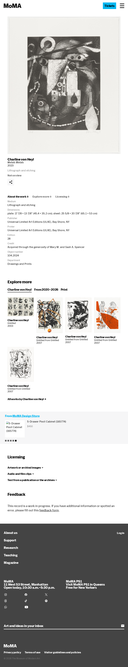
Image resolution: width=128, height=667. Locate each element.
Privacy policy (12, 652)
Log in (120, 533)
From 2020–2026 (46, 289)
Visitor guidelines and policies (62, 652)
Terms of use (32, 652)
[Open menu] (122, 6)
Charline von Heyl (20, 159)
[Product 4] (13, 440)
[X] (53, 594)
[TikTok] (33, 601)
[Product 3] (11, 440)
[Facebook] (33, 594)
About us (10, 533)
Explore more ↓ (42, 196)
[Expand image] (64, 85)
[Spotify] (53, 601)
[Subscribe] (122, 626)
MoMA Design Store (25, 416)
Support (10, 540)
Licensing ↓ (62, 196)
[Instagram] (13, 594)
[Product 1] (6, 440)
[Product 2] (8, 440)
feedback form (49, 510)
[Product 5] (16, 440)
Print (64, 289)
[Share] (10, 182)
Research (11, 547)
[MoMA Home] (12, 6)
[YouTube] (33, 607)
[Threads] (13, 601)
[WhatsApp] (13, 607)
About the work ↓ (18, 196)
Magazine (11, 562)
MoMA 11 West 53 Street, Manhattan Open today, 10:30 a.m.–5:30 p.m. (29, 584)
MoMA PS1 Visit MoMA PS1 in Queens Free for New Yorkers (85, 584)
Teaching (10, 555)
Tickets (109, 5)
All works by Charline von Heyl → (26, 399)
